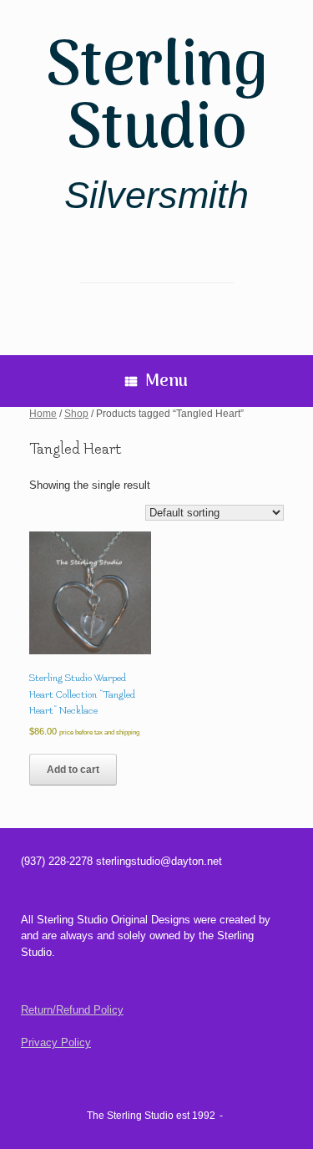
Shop (76, 413)
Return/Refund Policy (72, 1010)
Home (43, 413)
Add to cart (73, 769)
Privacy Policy (56, 1042)
